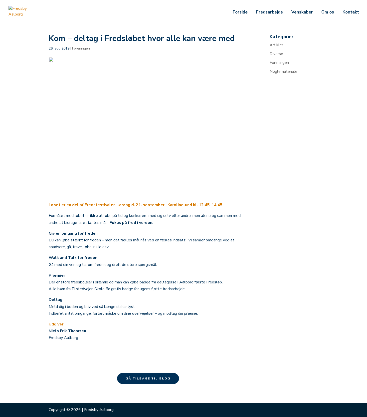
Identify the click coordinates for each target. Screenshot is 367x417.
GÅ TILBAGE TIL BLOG (148, 378)
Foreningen (81, 48)
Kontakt (351, 13)
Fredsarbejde (269, 13)
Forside (240, 13)
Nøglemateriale (283, 71)
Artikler (276, 45)
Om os (327, 13)
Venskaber (302, 13)
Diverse (276, 54)
